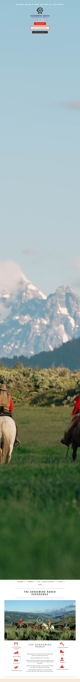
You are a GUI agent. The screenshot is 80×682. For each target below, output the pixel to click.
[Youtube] (40, 20)
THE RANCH (20, 582)
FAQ (39, 582)
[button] (40, 620)
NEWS (40, 585)
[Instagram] (42, 20)
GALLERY (60, 582)
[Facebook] (37, 20)
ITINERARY (30, 582)
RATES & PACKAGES (48, 582)
